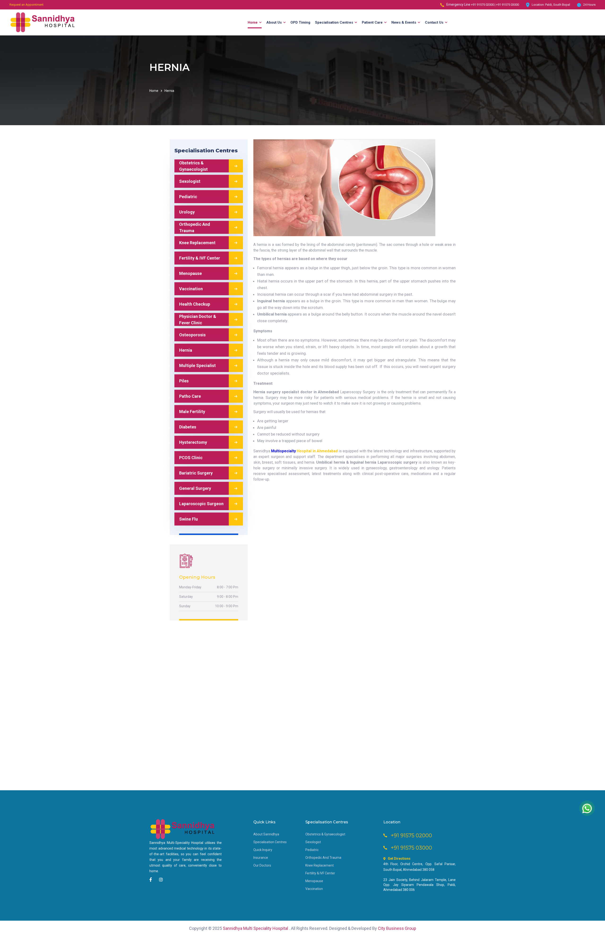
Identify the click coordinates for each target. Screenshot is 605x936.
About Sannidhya (266, 834)
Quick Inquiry (262, 850)
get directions (399, 858)
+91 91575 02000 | (483, 4)
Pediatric (312, 850)
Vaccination (314, 889)
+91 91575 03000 (507, 4)
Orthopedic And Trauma (323, 857)
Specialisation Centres (270, 842)
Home (153, 91)
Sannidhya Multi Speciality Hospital (256, 928)
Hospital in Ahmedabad (317, 451)
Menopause (314, 881)
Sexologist (313, 842)
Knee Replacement (319, 865)
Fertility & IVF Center (320, 873)
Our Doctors (262, 865)
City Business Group (397, 928)
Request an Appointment (26, 4)
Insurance (260, 857)
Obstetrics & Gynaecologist (325, 834)
